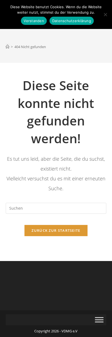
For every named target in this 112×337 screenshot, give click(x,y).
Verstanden (34, 21)
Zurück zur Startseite (56, 230)
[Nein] (105, 14)
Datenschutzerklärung (71, 21)
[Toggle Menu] (99, 319)
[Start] (7, 46)
